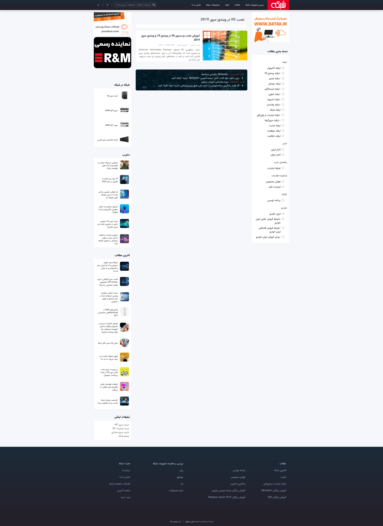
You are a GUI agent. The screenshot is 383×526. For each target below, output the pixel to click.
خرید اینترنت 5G (121, 428)
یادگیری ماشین (238, 484)
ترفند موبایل (274, 84)
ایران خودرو (275, 214)
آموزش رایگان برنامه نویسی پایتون (228, 490)
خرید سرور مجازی (120, 432)
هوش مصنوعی (273, 182)
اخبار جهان (275, 155)
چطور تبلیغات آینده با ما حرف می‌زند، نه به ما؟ (108, 358)
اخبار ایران (276, 149)
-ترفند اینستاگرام (273, 89)
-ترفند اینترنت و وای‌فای (269, 115)
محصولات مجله (213, 5)
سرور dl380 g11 (111, 125)
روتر (181, 470)
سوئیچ (180, 477)
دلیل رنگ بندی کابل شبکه (108, 343)
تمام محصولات (176, 490)
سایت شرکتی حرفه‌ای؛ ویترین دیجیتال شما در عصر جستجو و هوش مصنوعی (109, 297)
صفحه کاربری (123, 490)
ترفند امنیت (275, 126)
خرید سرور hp (112, 95)
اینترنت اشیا (275, 187)
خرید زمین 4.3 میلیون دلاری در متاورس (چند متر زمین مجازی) (108, 224)
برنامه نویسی (274, 200)
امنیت (283, 477)
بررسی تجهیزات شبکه (254, 5)
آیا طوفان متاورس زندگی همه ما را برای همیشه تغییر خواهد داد (108, 195)
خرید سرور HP (122, 425)
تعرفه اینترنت (274, 168)
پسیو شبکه (123, 436)
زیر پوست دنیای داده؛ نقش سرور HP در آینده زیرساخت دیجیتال (109, 372)
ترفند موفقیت (274, 131)
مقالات (237, 5)
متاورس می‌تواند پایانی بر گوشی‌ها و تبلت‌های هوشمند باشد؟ (108, 165)
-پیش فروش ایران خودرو (268, 237)
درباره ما (126, 470)
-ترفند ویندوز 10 (272, 73)
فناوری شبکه (280, 470)
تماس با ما (196, 5)
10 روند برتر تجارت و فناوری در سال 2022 (110, 180)
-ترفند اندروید (274, 99)
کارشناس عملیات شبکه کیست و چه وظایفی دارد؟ (108, 401)
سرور (175, 521)
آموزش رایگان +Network (274, 490)
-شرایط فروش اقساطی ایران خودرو (270, 230)
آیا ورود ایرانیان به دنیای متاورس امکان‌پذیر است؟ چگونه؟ (108, 209)
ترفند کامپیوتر (274, 68)
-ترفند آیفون (274, 94)
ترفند (227, 5)
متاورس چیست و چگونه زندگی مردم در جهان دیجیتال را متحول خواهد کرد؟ (108, 239)
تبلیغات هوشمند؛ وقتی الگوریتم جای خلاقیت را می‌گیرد (109, 387)
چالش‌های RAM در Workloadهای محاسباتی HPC (108, 312)
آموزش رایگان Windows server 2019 (226, 497)
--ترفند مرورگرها (273, 120)
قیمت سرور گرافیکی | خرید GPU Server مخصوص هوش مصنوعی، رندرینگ (107, 282)
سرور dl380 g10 (111, 110)
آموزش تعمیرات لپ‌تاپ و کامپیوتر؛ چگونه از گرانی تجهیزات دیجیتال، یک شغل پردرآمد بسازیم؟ (108, 327)
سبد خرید (125, 497)
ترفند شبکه (275, 110)
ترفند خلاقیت (274, 136)
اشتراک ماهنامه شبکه (119, 484)
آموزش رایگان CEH (277, 497)
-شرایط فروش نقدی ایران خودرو (268, 221)
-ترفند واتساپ (274, 105)
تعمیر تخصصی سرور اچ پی (107, 139)
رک (181, 484)
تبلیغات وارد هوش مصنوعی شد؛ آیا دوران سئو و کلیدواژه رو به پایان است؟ (107, 266)
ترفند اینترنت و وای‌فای (274, 484)
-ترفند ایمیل (275, 78)
